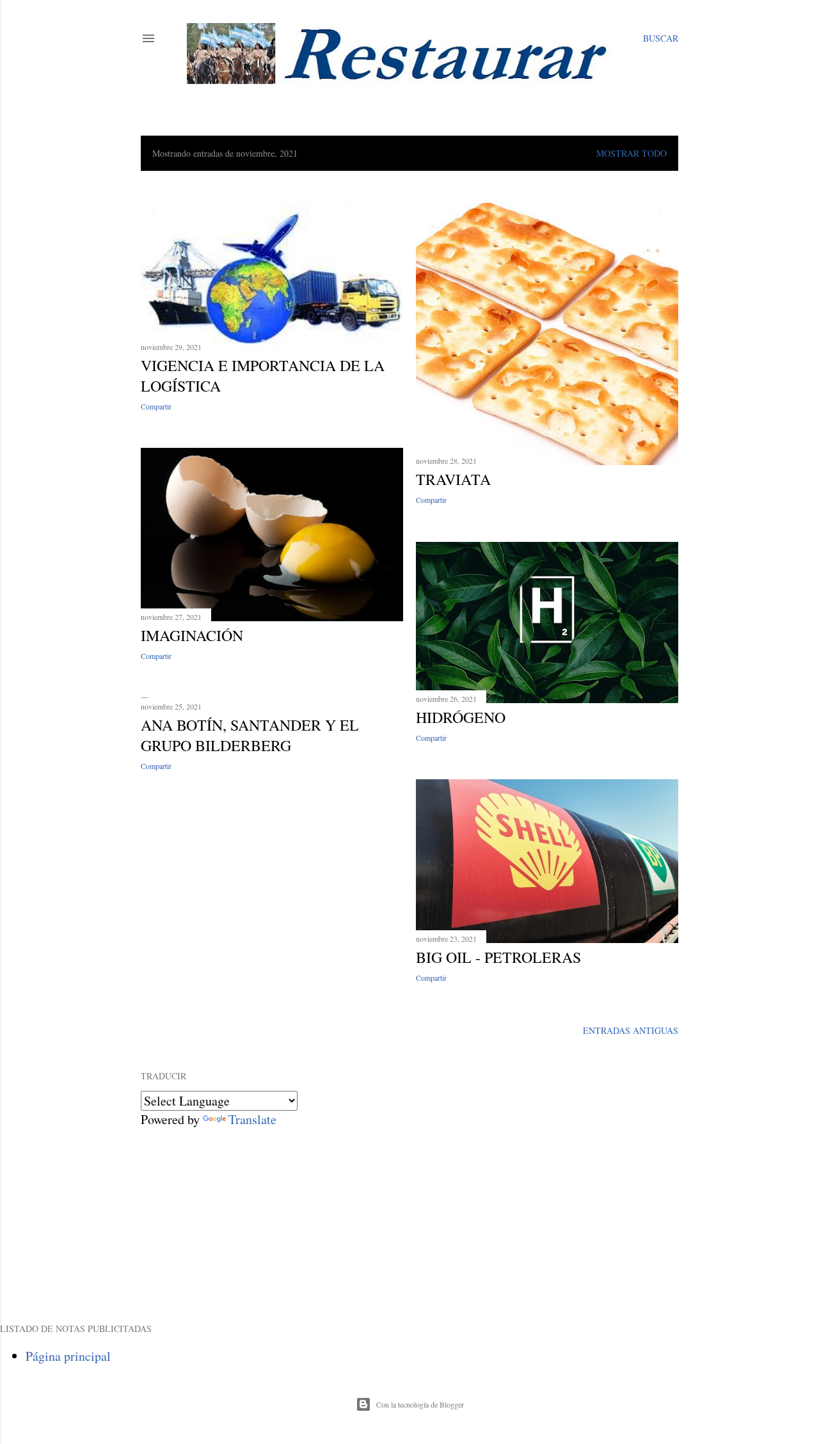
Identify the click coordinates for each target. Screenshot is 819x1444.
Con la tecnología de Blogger (420, 1404)
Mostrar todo (631, 153)
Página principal (68, 1356)
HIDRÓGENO (460, 717)
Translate (252, 1119)
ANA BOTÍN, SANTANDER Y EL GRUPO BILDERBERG (250, 735)
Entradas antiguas (630, 1030)
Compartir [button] (156, 406)
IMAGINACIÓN (192, 635)
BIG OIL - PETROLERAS (498, 957)
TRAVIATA (453, 479)
